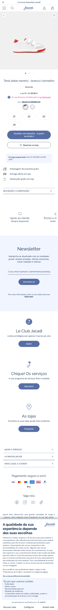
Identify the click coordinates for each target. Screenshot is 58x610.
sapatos (7, 517)
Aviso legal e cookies (16, 463)
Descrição (29, 87)
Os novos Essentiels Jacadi (29, 2)
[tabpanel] (29, 191)
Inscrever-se (29, 281)
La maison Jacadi (13, 456)
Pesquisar (29, 428)
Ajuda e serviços (13, 449)
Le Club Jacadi (45, 97)
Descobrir (29, 386)
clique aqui (28, 296)
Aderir (29, 343)
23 (44, 116)
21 (14, 116)
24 (14, 124)
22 (29, 116)
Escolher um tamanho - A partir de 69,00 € (29, 135)
